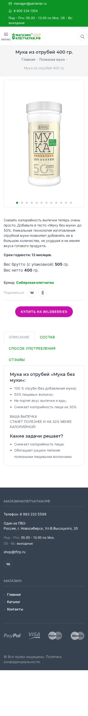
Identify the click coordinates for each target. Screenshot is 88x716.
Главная (14, 594)
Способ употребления (32, 348)
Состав (47, 337)
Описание (19, 337)
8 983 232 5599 (33, 514)
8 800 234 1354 (25, 11)
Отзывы (17, 360)
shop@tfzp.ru (14, 552)
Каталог (13, 602)
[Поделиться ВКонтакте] (31, 292)
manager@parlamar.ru (29, 3)
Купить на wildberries (44, 312)
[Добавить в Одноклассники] (42, 292)
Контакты (15, 609)
